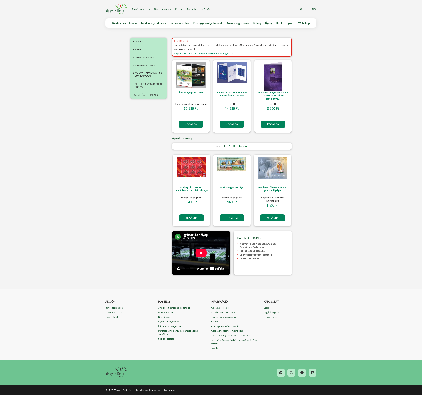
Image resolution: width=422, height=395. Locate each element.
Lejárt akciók (112, 317)
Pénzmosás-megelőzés (170, 326)
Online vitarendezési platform (256, 254)
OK (301, 9)
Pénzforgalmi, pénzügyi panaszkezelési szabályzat (178, 332)
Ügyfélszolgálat (271, 312)
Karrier (178, 9)
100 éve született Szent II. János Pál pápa (272, 189)
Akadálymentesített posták (225, 326)
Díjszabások (164, 317)
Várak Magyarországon (232, 187)
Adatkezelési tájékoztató (223, 312)
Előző (217, 146)
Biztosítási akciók (114, 307)
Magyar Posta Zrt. (116, 9)
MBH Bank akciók (115, 312)
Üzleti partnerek (162, 9)
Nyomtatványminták (168, 321)
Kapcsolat (191, 9)
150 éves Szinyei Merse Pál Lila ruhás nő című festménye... (273, 95)
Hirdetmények (165, 312)
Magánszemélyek (141, 9)
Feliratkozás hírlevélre (252, 251)
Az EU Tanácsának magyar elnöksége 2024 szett (232, 94)
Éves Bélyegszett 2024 (191, 92)
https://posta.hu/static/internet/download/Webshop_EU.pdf (204, 53)
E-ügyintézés (270, 317)
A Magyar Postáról (220, 307)
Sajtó (266, 307)
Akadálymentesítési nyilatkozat (227, 330)
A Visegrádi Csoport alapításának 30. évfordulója (191, 189)
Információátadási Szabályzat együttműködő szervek (234, 342)
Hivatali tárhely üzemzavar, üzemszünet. (231, 335)
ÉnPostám (206, 9)
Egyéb (214, 348)
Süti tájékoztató (166, 338)
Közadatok (169, 390)
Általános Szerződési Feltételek (174, 307)
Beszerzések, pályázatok (223, 317)
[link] (116, 372)
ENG (313, 9)
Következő (244, 146)
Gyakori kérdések (249, 258)
